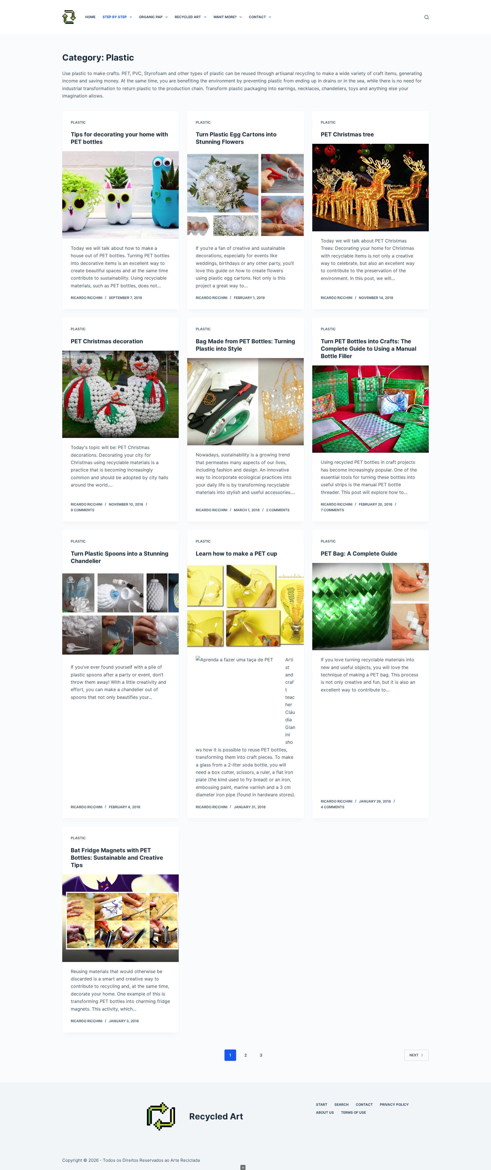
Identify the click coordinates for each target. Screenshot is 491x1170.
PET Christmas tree (347, 134)
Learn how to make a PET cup (236, 553)
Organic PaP (151, 17)
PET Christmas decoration (107, 341)
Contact (257, 17)
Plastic (78, 122)
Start (321, 1104)
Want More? (225, 17)
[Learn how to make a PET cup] (245, 607)
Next (414, 1055)
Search (341, 1104)
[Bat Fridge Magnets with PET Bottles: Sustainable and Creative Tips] (120, 918)
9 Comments (82, 510)
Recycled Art (188, 17)
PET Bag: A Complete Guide (359, 553)
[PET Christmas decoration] (120, 394)
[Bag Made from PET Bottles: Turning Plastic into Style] (245, 402)
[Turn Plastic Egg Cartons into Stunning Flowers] (245, 195)
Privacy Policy (394, 1104)
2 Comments (278, 510)
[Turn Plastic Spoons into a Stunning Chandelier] (120, 614)
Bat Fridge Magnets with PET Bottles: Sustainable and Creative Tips (117, 857)
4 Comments (332, 807)
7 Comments (332, 510)
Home (90, 17)
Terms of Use (353, 1112)
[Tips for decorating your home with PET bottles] (120, 195)
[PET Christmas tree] (370, 187)
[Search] (427, 17)
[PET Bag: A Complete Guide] (370, 607)
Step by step (115, 17)
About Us (325, 1112)
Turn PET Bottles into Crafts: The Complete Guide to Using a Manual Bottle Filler (368, 348)
